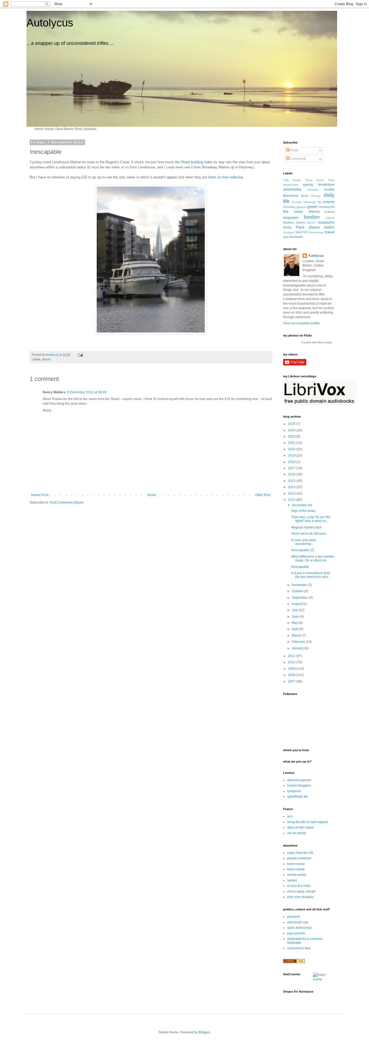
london (312, 217)
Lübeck (329, 217)
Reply (47, 410)
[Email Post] (80, 354)
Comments (297, 159)
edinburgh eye (297, 922)
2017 (292, 468)
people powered (299, 858)
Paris (300, 227)
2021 (292, 443)
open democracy (299, 928)
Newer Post (39, 495)
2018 (292, 462)
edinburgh (309, 202)
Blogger (204, 1032)
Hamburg (324, 206)
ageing (308, 185)
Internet (314, 212)
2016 (292, 474)
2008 (292, 675)
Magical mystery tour (306, 527)
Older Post (262, 495)
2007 (292, 681)
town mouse (296, 864)
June (296, 616)
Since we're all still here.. (309, 533)
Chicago (316, 195)
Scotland (288, 232)
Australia (312, 189)
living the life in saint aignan (307, 822)
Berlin (304, 195)
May (295, 623)
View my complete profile (301, 323)
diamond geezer (299, 780)
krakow (329, 211)
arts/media (292, 189)
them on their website (225, 177)
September (300, 598)
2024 (292, 430)
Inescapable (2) (302, 550)
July (295, 610)
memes (300, 222)
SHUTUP (301, 232)
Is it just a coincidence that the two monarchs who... (311, 575)
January (298, 648)
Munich (311, 222)
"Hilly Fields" (292, 180)
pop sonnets (296, 933)
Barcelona (290, 196)
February (299, 642)
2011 (292, 656)
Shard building (192, 162)
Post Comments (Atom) (66, 502)
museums (326, 222)
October (298, 591)
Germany (289, 206)
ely (319, 202)
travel (329, 232)
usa (285, 236)
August (297, 604)
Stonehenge (316, 232)
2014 (292, 487)
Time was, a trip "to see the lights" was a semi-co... (310, 519)
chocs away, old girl (301, 891)
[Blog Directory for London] (294, 962)
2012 (292, 500)
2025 (292, 424)
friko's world (295, 869)
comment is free (298, 948)
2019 (292, 455)
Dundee (297, 202)
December (300, 505)
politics (329, 227)
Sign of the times (303, 511)
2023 (292, 436)
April (295, 629)
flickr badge (325, 342)
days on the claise (300, 827)
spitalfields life (297, 796)
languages (291, 217)
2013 (292, 493)
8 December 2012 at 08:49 (86, 392)
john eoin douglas (300, 897)
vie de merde (296, 833)
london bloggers (299, 785)
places (46, 359)
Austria (329, 189)
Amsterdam (326, 185)
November (300, 585)
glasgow (301, 206)
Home (151, 495)
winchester (296, 236)
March (297, 635)
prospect (293, 916)
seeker (292, 880)
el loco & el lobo (299, 886)
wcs (290, 816)
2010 (292, 662)
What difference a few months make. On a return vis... (312, 558)
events (328, 201)
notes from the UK (300, 853)
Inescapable (300, 567)
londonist (294, 791)
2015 (292, 481)
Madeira (288, 222)
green (312, 206)
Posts (293, 150)
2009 (292, 669)
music (287, 227)
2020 (292, 449)
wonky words (296, 875)
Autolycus (49, 23)
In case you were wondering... (303, 542)
